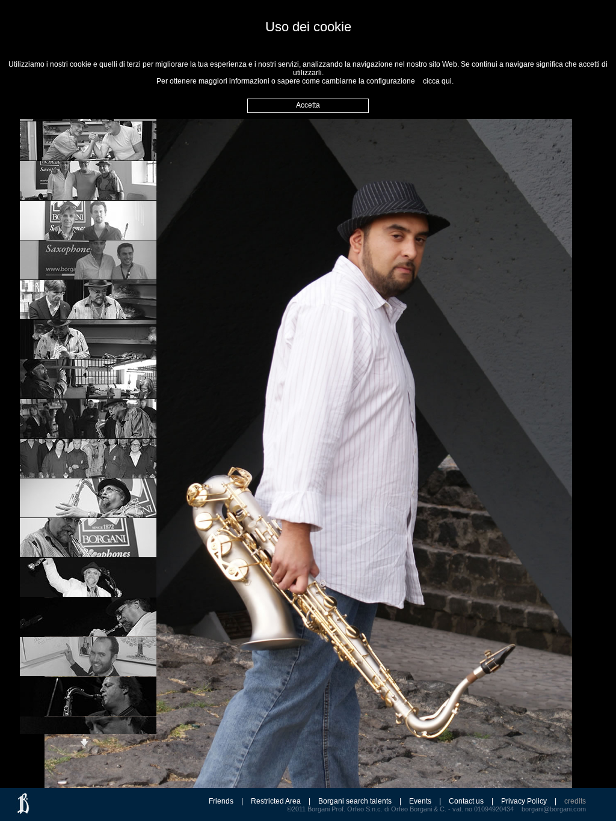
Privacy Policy (524, 801)
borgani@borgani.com (554, 809)
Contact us (466, 801)
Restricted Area (276, 801)
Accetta (308, 105)
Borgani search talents (355, 801)
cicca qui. (438, 81)
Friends (221, 801)
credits (575, 801)
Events (420, 801)
